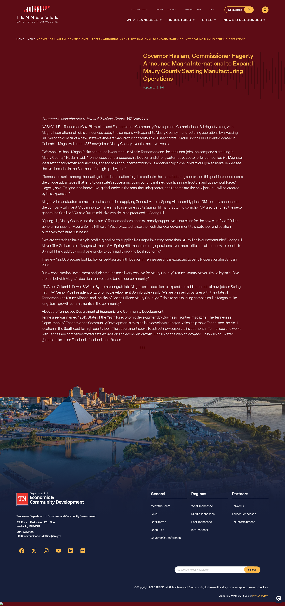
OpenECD (157, 530)
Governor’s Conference (166, 538)
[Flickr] (83, 550)
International (193, 9)
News (32, 39)
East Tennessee (201, 522)
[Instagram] (46, 550)
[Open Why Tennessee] (160, 20)
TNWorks (238, 506)
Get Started (158, 522)
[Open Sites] (215, 20)
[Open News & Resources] (264, 20)
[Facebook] (21, 550)
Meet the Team (139, 9)
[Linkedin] (70, 550)
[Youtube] (58, 550)
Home (20, 39)
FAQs (154, 514)
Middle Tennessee (203, 514)
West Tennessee (202, 506)
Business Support (166, 9)
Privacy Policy (260, 595)
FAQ (212, 9)
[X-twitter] (34, 550)
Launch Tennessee (244, 514)
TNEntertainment (243, 522)
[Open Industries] (193, 20)
